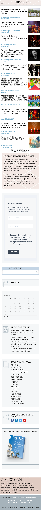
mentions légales (33, 507)
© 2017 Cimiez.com (8, 507)
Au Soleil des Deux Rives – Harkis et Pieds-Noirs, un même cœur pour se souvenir (24, 344)
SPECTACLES (5, 19)
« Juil (6, 316)
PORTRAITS (15, 399)
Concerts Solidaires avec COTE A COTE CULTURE (12, 138)
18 (10, 309)
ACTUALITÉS (12, 104)
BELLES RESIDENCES (19, 372)
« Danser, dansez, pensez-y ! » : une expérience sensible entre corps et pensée (14, 67)
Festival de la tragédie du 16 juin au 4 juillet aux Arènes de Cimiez (14, 11)
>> (29, 150)
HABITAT (14, 382)
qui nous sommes (22, 507)
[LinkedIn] (16, 420)
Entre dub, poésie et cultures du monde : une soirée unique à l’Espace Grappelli (14, 112)
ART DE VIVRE (18, 498)
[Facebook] (12, 420)
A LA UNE (12, 17)
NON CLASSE (16, 394)
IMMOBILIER (15, 387)
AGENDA (23, 502)
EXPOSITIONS (16, 379)
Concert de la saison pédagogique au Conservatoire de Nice (14, 38)
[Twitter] (20, 420)
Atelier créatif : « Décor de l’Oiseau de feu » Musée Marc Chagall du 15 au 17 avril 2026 (14, 98)
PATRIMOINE (16, 396)
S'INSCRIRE (13, 251)
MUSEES (3, 92)
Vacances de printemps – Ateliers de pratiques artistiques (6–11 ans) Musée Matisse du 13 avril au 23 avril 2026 (14, 83)
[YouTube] (24, 420)
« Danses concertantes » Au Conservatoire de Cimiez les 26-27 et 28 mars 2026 (13, 125)
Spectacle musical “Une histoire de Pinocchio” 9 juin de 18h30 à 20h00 (14, 24)
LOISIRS (17, 17)
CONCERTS (12, 44)
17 (5, 309)
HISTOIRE (15, 384)
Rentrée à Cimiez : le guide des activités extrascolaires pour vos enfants (22, 333)
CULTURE (6, 498)
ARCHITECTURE (17, 370)
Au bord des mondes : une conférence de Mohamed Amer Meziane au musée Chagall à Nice (12, 53)
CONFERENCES (13, 59)
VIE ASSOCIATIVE (17, 404)
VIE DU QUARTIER (25, 500)
